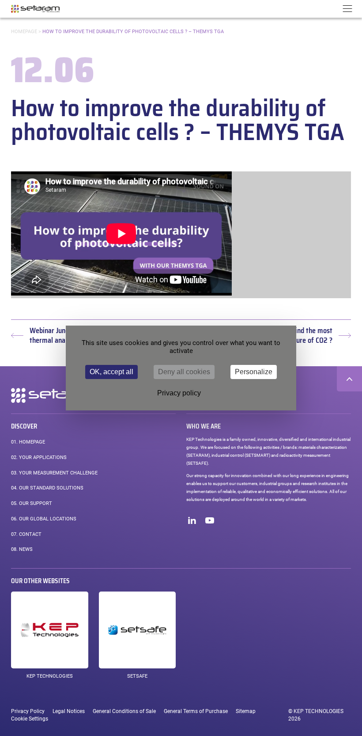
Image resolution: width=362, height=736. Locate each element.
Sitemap (246, 711)
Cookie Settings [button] (29, 719)
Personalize (253, 372)
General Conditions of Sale (124, 711)
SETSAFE (137, 676)
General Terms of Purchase (196, 711)
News (22, 549)
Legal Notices (69, 711)
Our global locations (43, 519)
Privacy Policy (28, 711)
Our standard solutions (47, 488)
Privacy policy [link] (179, 393)
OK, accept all (111, 372)
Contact (26, 534)
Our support (31, 503)
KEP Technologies (49, 676)
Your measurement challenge (54, 473)
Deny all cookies (184, 372)
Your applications (39, 457)
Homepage (24, 31)
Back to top (349, 378)
